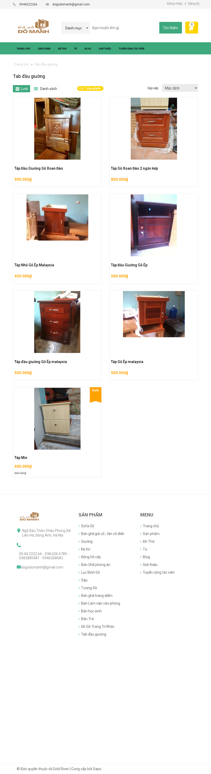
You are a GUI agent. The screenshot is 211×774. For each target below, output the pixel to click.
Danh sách (48, 89)
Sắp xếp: (153, 88)
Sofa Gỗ (87, 526)
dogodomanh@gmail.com (71, 4)
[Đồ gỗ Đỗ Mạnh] (29, 516)
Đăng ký (193, 3)
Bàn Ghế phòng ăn (95, 565)
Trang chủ (151, 526)
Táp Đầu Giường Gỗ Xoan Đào (38, 168)
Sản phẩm (151, 534)
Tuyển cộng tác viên (159, 572)
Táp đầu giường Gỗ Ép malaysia (40, 362)
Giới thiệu (150, 565)
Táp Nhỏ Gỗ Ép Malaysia (34, 265)
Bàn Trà (87, 619)
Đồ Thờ (148, 541)
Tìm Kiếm (170, 28)
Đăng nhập (174, 3)
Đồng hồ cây (91, 557)
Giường (87, 541)
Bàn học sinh (91, 611)
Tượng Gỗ (89, 588)
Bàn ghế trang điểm (96, 596)
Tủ (145, 549)
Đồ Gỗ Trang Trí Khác (98, 626)
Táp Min (20, 458)
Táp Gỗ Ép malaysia (127, 362)
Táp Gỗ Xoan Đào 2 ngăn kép (134, 168)
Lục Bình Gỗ (90, 572)
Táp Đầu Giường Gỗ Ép (129, 265)
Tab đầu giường (93, 634)
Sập (84, 580)
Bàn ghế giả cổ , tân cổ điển (102, 534)
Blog (146, 557)
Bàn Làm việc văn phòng (100, 603)
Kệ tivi (85, 549)
